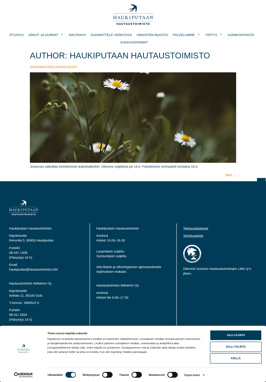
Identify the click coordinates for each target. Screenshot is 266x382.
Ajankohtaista (241, 35)
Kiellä (236, 358)
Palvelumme (184, 35)
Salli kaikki (236, 335)
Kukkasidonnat (134, 42)
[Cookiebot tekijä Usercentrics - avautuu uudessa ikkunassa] (23, 375)
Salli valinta (236, 346)
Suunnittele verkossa (111, 35)
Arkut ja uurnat (43, 35)
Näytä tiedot (192, 375)
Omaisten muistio (152, 35)
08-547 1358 (18, 252)
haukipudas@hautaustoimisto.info (33, 269)
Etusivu (17, 35)
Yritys (211, 35)
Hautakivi (77, 35)
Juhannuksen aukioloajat (53, 67)
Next (230, 175)
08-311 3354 (18, 315)
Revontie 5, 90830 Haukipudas (31, 240)
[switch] (107, 375)
